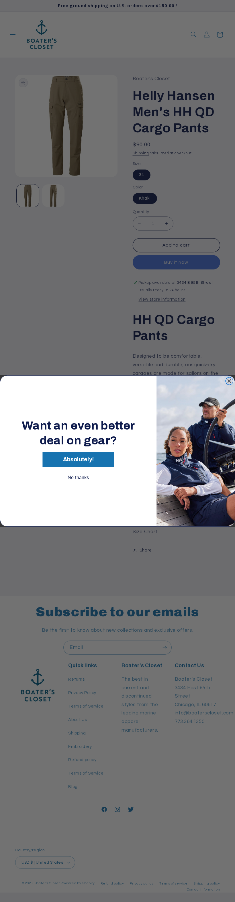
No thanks (78, 477)
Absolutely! (78, 459)
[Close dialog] (229, 381)
